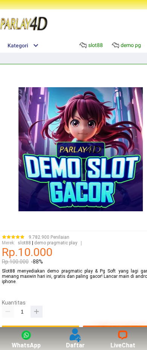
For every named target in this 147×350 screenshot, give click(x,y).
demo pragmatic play (55, 243)
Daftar (75, 345)
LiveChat (122, 345)
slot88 (24, 243)
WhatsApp (26, 345)
